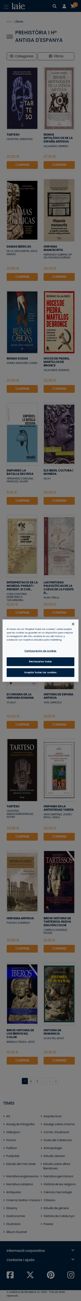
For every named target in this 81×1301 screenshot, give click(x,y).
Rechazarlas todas (40, 661)
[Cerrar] (73, 623)
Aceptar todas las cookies (40, 672)
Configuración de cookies (40, 651)
